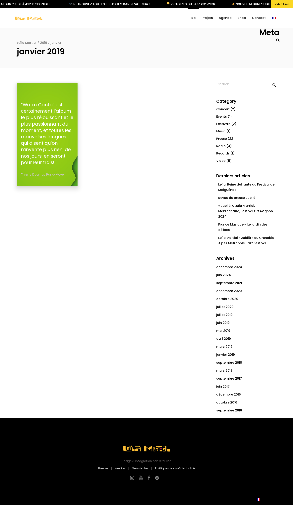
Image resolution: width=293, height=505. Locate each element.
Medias (120, 468)
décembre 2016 (228, 394)
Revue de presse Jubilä (237, 197)
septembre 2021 (229, 283)
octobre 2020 (227, 299)
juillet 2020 (225, 307)
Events (221, 116)
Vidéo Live (282, 4)
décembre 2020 (229, 291)
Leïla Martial (26, 43)
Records (223, 153)
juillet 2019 (224, 315)
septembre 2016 (229, 410)
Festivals (223, 124)
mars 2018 (224, 370)
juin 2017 (223, 386)
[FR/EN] (274, 18)
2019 (43, 43)
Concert (223, 109)
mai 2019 (223, 330)
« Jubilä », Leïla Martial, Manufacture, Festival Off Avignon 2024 (245, 211)
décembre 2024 (229, 267)
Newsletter (140, 468)
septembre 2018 (229, 362)
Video (221, 160)
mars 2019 (224, 346)
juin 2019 (223, 322)
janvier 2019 (225, 354)
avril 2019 (223, 338)
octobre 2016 (226, 402)
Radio (221, 146)
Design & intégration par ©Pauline (146, 461)
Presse (221, 138)
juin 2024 (223, 275)
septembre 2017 (229, 378)
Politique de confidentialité (175, 468)
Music (221, 131)
